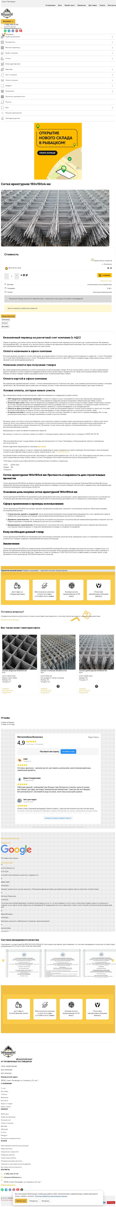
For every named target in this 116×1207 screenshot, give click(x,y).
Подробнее (6, 692)
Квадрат (4, 1135)
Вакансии (82, 5)
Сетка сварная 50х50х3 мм (14, 671)
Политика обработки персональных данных (51, 1196)
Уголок (3, 1132)
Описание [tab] (5, 319)
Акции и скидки (6, 1103)
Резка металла (6, 1149)
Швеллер (4, 1129)
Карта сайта (6, 1107)
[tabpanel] (58, 385)
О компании (50, 5)
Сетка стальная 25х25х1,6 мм (54, 671)
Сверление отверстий (9, 1152)
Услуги (102, 5)
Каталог (7, 21)
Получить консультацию (10, 620)
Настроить (45, 1201)
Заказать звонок (10, 26)
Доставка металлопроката (11, 1167)
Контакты (4, 1100)
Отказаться (33, 1201)
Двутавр (4, 1126)
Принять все (21, 1201)
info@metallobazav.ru (12, 28)
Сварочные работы (8, 1158)
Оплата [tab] (4, 323)
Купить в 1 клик (106, 281)
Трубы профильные (8, 1117)
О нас (3, 1088)
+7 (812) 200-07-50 (11, 24)
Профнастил (6, 1120)
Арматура (5, 1114)
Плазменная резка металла (11, 1161)
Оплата (4, 1094)
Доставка (92, 5)
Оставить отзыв (7, 862)
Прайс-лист (70, 5)
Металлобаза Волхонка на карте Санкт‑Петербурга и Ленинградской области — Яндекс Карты (58, 827)
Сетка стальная (7, 1123)
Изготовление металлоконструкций (14, 1146)
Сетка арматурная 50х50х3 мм (93, 671)
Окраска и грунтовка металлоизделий (15, 1164)
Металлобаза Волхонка (10, 838)
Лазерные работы (8, 1155)
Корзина (9, 35)
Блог (60, 5)
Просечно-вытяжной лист (11, 1138)
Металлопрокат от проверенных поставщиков (16, 1061)
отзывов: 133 (5, 843)
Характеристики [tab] (8, 316)
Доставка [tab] (5, 326)
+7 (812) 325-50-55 (62, 452)
